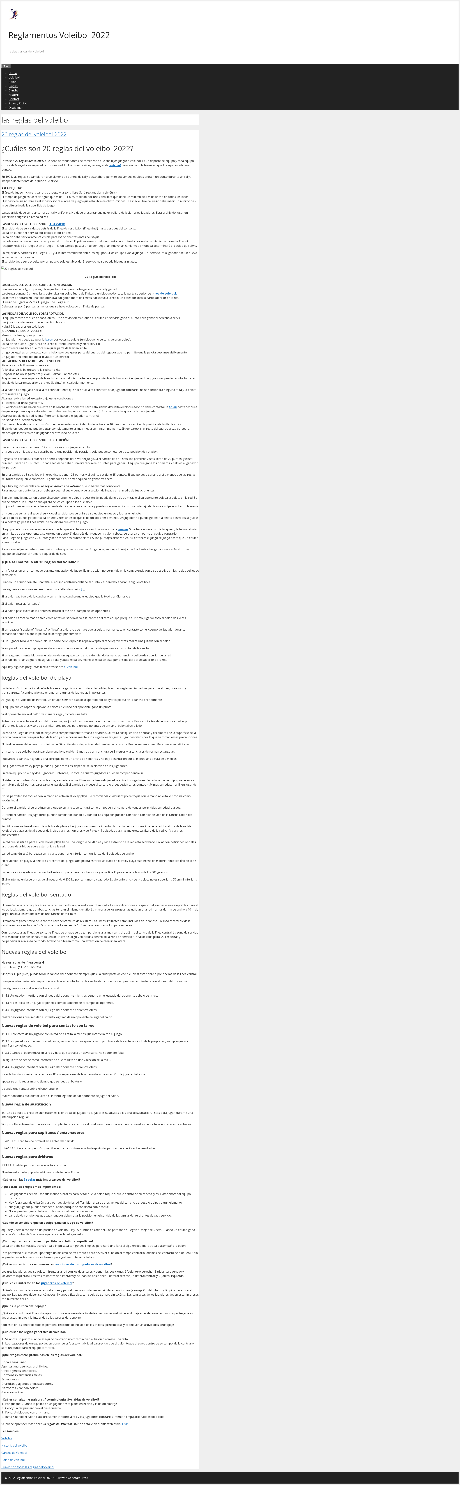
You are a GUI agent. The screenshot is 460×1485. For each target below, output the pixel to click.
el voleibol (71, 667)
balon (49, 339)
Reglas (13, 86)
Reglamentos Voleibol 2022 (59, 34)
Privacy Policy (18, 103)
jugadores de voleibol (56, 1283)
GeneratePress (78, 1478)
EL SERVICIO (57, 224)
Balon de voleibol (13, 1460)
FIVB (124, 1424)
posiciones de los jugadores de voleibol (82, 1264)
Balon (13, 82)
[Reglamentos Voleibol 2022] (14, 19)
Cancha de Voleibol (14, 1453)
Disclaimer (16, 108)
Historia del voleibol (14, 1445)
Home (13, 73)
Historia (14, 95)
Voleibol (14, 77)
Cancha (14, 90)
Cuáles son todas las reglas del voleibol (27, 1467)
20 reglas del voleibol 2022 (33, 134)
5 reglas (29, 1179)
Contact (14, 99)
